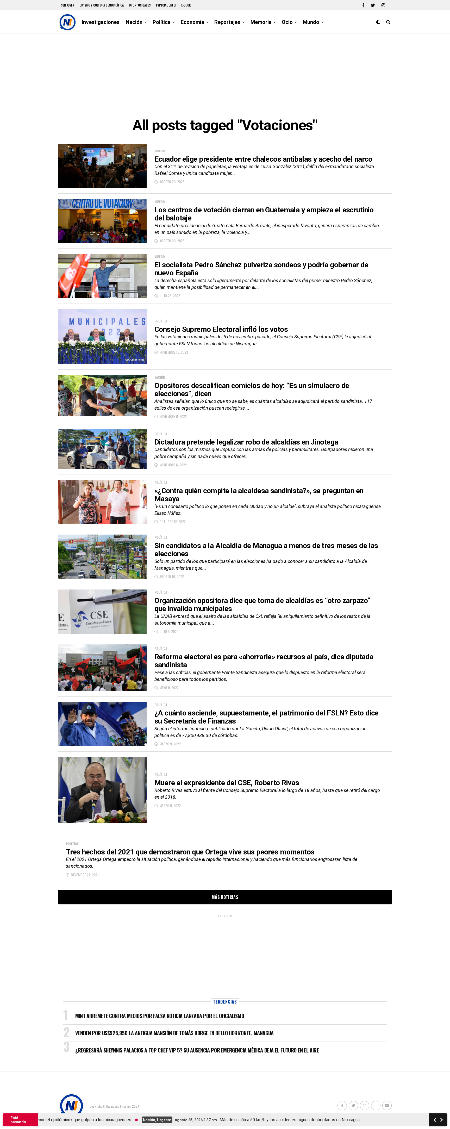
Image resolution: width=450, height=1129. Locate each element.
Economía (192, 22)
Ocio (287, 22)
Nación (134, 22)
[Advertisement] (225, 75)
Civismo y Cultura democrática (101, 5)
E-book (186, 5)
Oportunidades (140, 5)
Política (162, 22)
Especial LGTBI (166, 5)
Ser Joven (67, 5)
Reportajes (227, 22)
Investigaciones (101, 22)
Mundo (311, 22)
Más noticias (225, 897)
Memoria (261, 22)
